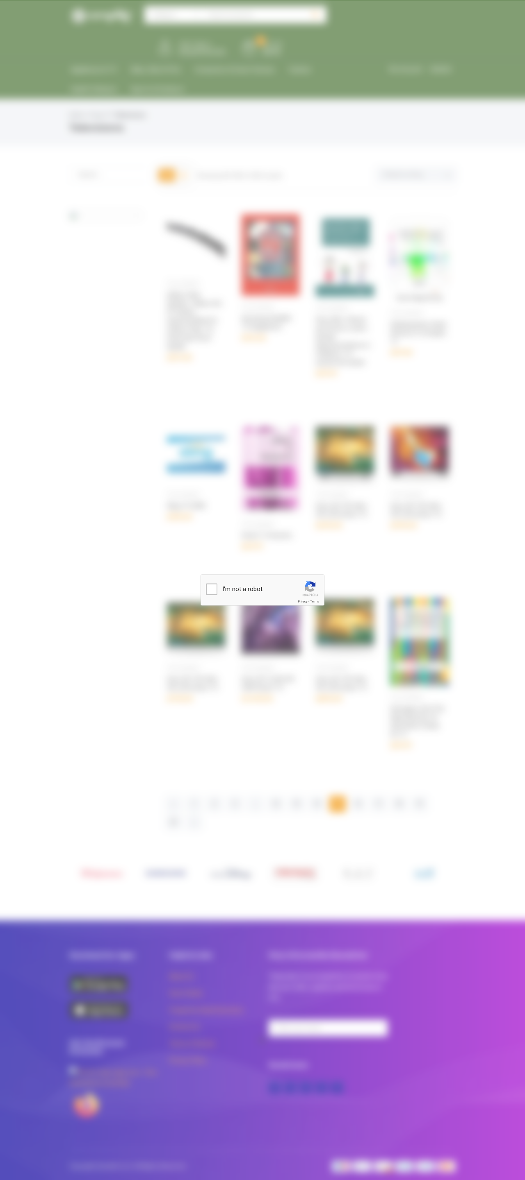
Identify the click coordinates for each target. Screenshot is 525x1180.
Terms (314, 601)
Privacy (303, 601)
